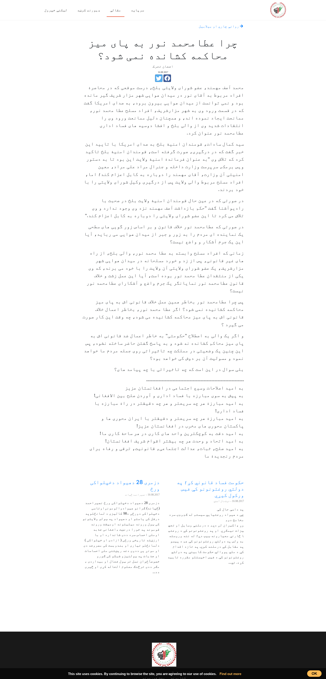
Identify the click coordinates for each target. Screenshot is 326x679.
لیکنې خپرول (55, 10)
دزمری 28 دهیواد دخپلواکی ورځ (125, 485)
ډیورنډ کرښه (88, 10)
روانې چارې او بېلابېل (219, 26)
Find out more (230, 674)
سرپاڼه (137, 10)
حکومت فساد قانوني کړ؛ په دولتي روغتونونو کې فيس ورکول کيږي (210, 488)
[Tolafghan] (278, 9)
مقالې (115, 10)
